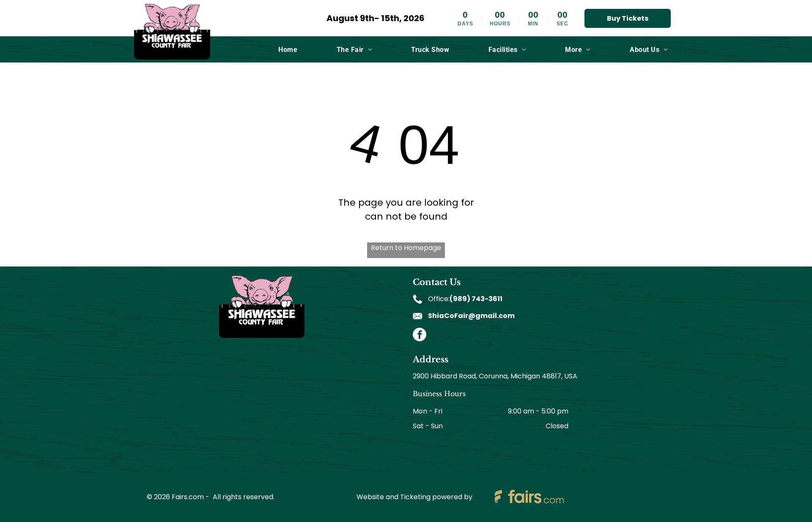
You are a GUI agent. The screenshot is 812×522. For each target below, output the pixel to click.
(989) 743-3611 (476, 299)
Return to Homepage (406, 248)
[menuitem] (288, 49)
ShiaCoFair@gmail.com (471, 316)
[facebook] (419, 335)
